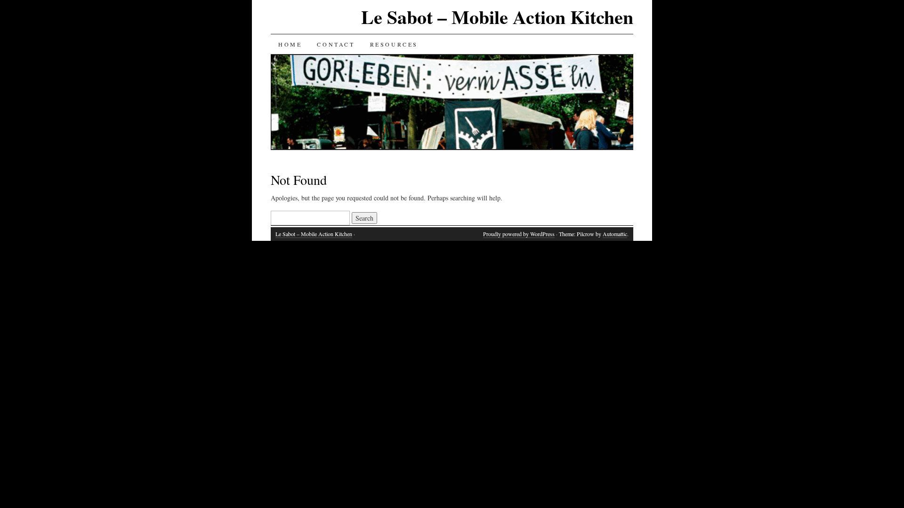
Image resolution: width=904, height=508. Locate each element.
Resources (394, 44)
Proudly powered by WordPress (519, 234)
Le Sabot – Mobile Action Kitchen (497, 17)
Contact (336, 44)
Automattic (615, 234)
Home (290, 44)
